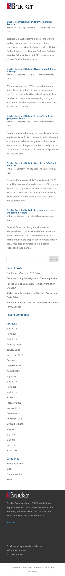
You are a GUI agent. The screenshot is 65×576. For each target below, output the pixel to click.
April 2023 (11, 339)
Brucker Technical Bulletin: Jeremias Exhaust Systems (29, 23)
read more (11, 522)
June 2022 (11, 382)
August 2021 (12, 429)
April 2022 (11, 392)
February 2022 (13, 403)
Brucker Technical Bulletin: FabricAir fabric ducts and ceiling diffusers (30, 211)
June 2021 (11, 440)
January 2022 (13, 408)
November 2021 (14, 419)
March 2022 (12, 398)
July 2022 (11, 376)
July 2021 (11, 435)
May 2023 (11, 334)
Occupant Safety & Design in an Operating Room (31, 278)
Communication (14, 474)
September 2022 (14, 366)
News (8, 31)
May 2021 (11, 445)
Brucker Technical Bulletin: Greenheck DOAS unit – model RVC (32, 164)
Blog (8, 469)
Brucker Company (17, 27)
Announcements (47, 27)
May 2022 (11, 387)
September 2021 (14, 424)
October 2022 (13, 360)
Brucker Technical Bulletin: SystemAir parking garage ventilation (29, 117)
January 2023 (13, 350)
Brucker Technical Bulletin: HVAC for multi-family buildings (31, 70)
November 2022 (14, 355)
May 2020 (11, 451)
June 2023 (11, 329)
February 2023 (13, 344)
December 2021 (14, 413)
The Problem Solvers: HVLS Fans (23, 273)
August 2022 (13, 371)
